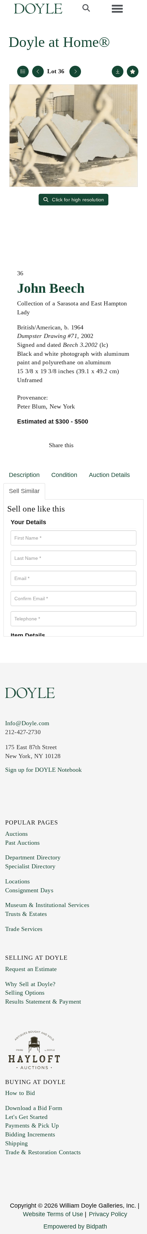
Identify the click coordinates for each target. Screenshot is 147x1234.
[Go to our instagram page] (128, 445)
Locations (17, 881)
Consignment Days (29, 890)
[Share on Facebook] (85, 445)
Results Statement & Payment (43, 1001)
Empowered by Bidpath (75, 1226)
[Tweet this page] (99, 445)
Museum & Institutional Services (47, 905)
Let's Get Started (26, 1116)
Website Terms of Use (53, 1214)
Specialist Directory (30, 866)
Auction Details (109, 474)
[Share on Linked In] (114, 445)
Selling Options (25, 992)
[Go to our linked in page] (40, 811)
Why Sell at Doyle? (30, 984)
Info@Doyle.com (27, 723)
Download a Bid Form (33, 1108)
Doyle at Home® (59, 42)
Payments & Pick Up (32, 1125)
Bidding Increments (30, 1134)
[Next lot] (75, 71)
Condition (64, 474)
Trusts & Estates (26, 913)
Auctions (16, 833)
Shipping (16, 1143)
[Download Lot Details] (117, 71)
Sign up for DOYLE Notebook (43, 769)
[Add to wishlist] (132, 71)
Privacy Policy (108, 1214)
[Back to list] (23, 71)
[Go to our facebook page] (11, 811)
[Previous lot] (38, 71)
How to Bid (20, 1093)
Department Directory (33, 857)
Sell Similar (24, 491)
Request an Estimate (31, 969)
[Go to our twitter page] (26, 811)
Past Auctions (22, 842)
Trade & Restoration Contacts (43, 1152)
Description (24, 474)
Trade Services (24, 929)
